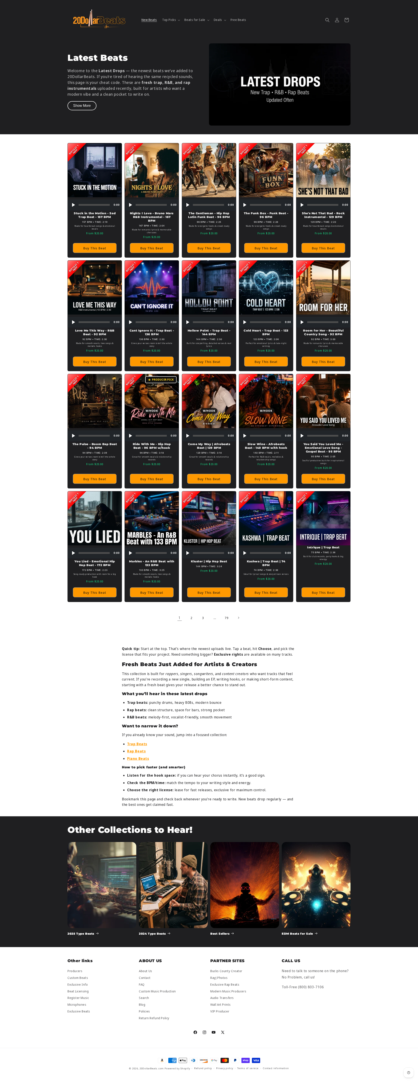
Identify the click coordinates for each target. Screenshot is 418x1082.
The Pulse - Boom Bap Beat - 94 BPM (94, 446)
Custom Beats (77, 978)
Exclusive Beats (78, 1011)
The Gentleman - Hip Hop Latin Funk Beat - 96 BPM (209, 215)
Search (144, 998)
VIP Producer (219, 1011)
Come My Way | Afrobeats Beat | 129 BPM (209, 446)
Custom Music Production (157, 991)
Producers (74, 971)
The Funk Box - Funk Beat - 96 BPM (266, 215)
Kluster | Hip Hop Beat (209, 561)
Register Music (78, 998)
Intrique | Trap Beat (323, 547)
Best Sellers (219, 933)
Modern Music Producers (228, 991)
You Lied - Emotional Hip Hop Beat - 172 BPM (94, 563)
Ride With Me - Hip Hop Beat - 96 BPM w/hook (152, 446)
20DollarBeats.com (152, 1068)
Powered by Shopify (177, 1068)
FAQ (142, 984)
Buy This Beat (94, 248)
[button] (171, 19)
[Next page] (238, 618)
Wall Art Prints (220, 1005)
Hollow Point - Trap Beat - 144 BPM (209, 332)
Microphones (76, 1005)
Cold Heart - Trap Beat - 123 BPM (266, 332)
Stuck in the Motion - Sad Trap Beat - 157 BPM (95, 215)
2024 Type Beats (152, 933)
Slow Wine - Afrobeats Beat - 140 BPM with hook (266, 446)
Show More (82, 105)
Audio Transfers (222, 998)
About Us (145, 971)
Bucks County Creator (226, 971)
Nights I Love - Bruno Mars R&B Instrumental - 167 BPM (152, 216)
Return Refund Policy (154, 1018)
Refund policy (203, 1068)
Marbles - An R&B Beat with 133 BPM (151, 563)
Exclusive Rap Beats (224, 984)
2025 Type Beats (80, 933)
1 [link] (180, 617)
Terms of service (247, 1068)
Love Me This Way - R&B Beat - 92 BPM (95, 332)
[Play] (73, 205)
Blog (142, 1005)
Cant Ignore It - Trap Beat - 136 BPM (152, 332)
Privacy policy (224, 1068)
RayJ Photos (219, 978)
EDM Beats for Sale (297, 933)
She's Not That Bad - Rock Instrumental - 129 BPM (323, 215)
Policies (144, 1011)
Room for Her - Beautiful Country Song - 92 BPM (323, 332)
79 (226, 618)
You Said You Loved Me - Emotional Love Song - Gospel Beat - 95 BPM (323, 447)
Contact (144, 978)
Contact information (276, 1068)
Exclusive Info (77, 984)
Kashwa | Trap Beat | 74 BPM (266, 563)
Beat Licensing (78, 991)
